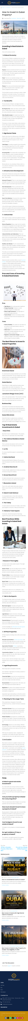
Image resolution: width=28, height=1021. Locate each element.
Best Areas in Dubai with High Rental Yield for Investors (13, 913)
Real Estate (19, 18)
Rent (18, 877)
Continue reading (5, 885)
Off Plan (2, 985)
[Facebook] (6, 1018)
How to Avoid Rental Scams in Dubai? (13, 879)
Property (17, 946)
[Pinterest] (20, 1018)
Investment (8, 7)
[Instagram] (18, 1018)
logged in (10, 965)
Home (3, 7)
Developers (3, 992)
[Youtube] (22, 1018)
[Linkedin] (15, 1018)
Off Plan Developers (18, 639)
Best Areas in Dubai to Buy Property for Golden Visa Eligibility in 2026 (14, 949)
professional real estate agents (18, 626)
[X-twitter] (8, 1018)
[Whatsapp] (10, 1018)
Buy (1, 987)
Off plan (15, 646)
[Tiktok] (13, 1018)
